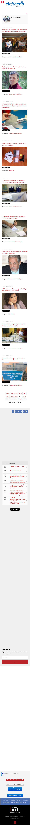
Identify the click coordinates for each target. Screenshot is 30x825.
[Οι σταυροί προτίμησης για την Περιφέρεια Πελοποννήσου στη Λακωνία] (14, 228)
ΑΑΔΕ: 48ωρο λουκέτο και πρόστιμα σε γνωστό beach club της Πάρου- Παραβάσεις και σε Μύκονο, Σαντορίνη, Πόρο (17, 500)
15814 (7, 396)
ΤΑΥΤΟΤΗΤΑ (6, 802)
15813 (24, 393)
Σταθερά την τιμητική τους (17, 466)
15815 (12, 396)
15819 (6, 399)
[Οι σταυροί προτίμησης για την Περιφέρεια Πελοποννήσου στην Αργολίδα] (14, 371)
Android (18, 789)
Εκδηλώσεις (11, 314)
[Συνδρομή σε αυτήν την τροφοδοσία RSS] (26, 13)
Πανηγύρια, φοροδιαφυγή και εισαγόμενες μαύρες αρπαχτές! (17, 486)
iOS (11, 789)
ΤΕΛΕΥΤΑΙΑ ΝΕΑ (9, 463)
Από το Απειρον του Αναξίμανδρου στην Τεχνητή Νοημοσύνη (17, 476)
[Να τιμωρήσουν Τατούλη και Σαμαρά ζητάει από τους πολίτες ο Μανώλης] (14, 264)
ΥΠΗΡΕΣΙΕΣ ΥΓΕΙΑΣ (14, 800)
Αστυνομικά (11, 170)
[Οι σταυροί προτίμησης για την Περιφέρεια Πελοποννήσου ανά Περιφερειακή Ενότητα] (14, 193)
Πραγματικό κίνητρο (15, 470)
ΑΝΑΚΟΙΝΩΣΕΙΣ (15, 802)
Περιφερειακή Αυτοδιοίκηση (15, 56)
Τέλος (25, 399)
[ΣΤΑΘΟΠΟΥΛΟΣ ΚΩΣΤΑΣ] (15, 809)
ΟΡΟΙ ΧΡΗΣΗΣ (24, 800)
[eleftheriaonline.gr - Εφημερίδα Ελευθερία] (15, 4)
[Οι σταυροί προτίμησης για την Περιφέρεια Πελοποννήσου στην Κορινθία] (14, 335)
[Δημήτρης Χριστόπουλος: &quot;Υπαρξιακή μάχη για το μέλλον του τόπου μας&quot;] (14, 79)
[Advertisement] (15, 553)
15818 (24, 396)
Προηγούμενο (14, 393)
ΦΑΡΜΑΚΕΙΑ (5, 800)
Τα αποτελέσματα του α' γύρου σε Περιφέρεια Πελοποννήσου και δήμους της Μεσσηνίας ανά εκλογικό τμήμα (14, 105)
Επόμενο (20, 399)
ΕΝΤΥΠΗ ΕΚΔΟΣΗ (15, 795)
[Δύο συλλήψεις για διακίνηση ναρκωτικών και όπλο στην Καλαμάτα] (14, 156)
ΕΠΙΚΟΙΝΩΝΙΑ (23, 802)
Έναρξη (7, 393)
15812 (20, 393)
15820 (11, 399)
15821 (15, 399)
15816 (16, 396)
